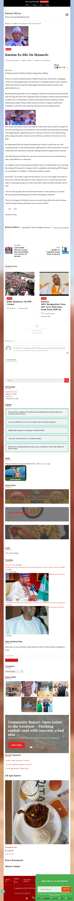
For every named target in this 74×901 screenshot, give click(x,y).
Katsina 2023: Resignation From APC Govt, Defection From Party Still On (53, 305)
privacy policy (62, 894)
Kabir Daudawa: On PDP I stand (19, 303)
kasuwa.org (43, 463)
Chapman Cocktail (22, 760)
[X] (57, 67)
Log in (8, 572)
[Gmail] (62, 67)
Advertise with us (27, 880)
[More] (64, 67)
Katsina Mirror (13, 13)
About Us (7, 880)
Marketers (9, 396)
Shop (47, 5)
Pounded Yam (11, 847)
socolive (9, 764)
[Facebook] (55, 67)
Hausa (35, 5)
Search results (11, 565)
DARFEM (66, 228)
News (27, 5)
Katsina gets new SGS (56, 607)
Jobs (41, 5)
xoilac (8, 768)
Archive (8, 49)
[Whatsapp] (60, 67)
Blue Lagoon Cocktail (23, 764)
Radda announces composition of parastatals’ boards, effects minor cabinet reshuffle (35, 567)
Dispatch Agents (11, 392)
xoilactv (9, 760)
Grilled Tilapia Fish (20, 768)
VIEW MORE (16, 744)
